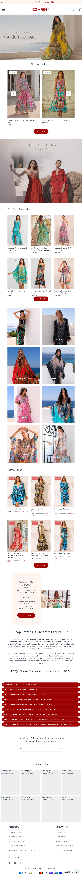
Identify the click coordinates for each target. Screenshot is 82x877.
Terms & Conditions (17, 846)
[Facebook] (10, 863)
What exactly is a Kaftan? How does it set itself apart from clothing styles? (33, 719)
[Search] (73, 10)
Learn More (26, 615)
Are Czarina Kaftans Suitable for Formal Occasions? (24, 694)
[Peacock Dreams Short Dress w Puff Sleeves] (64, 273)
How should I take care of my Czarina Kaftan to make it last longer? (30, 714)
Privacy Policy (15, 832)
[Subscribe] (60, 748)
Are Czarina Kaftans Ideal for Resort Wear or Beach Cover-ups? (28, 704)
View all (41, 131)
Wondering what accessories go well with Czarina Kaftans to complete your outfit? (37, 724)
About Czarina (62, 841)
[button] (13, 93)
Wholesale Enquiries (64, 850)
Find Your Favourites (19, 209)
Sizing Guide (61, 836)
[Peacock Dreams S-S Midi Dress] (64, 230)
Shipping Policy (15, 836)
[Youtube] (15, 863)
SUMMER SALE (16, 470)
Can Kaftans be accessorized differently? (20, 684)
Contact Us (61, 832)
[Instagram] (20, 863)
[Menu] (3, 9)
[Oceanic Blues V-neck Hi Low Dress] (17, 230)
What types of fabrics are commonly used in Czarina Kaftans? (27, 699)
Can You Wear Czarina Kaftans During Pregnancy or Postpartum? (29, 709)
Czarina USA (36, 868)
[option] (41, 171)
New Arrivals (38, 64)
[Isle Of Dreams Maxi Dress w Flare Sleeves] (41, 230)
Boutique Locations (64, 846)
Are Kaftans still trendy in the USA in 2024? (20, 689)
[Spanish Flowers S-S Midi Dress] (41, 273)
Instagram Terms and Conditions (22, 850)
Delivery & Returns (17, 841)
